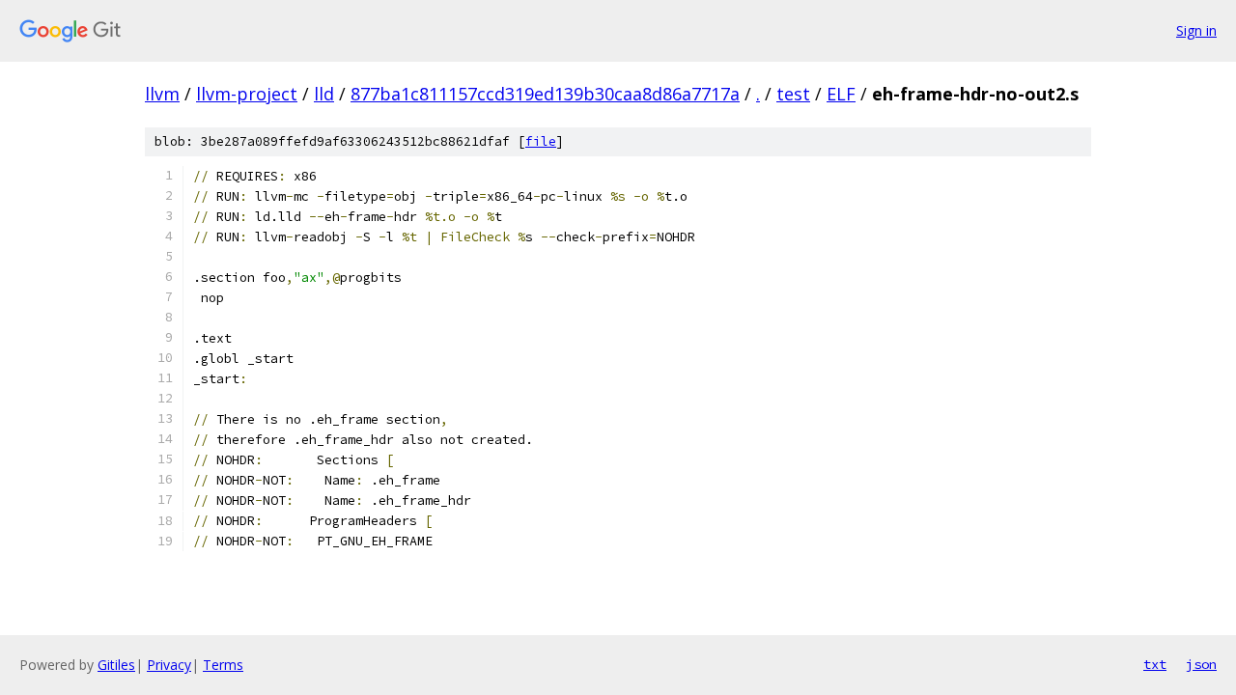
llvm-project (246, 93)
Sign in (1196, 30)
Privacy (169, 664)
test (793, 93)
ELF (841, 93)
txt (1154, 664)
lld (324, 93)
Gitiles (116, 664)
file (540, 141)
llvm (162, 93)
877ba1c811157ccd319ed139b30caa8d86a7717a (545, 93)
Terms (223, 664)
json (1201, 664)
